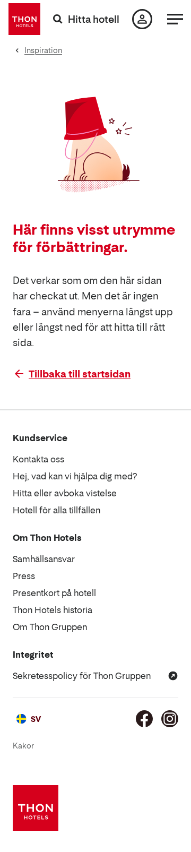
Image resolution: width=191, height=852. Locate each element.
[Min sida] (142, 19)
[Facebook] (144, 718)
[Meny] (175, 19)
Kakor (23, 745)
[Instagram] (169, 718)
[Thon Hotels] (24, 19)
